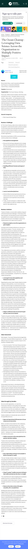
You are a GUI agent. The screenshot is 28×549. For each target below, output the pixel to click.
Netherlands (11, 62)
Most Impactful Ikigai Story (14, 67)
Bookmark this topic (7, 523)
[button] (26, 12)
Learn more (19, 23)
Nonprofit (17, 62)
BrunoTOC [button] (8, 70)
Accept (11, 546)
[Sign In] (26, 3)
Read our (19, 543)
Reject (17, 546)
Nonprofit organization (13, 64)
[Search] (24, 3)
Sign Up (7, 23)
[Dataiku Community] (14, 3)
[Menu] (2, 3)
